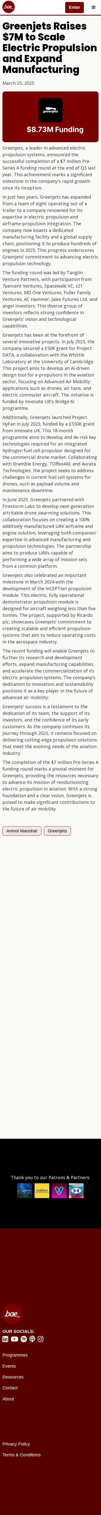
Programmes (15, 1355)
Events (9, 1366)
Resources (13, 1377)
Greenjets (57, 830)
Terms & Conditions (21, 1454)
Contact (10, 1387)
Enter (74, 7)
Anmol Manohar (22, 830)
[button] (93, 7)
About (8, 1398)
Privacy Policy (16, 1444)
